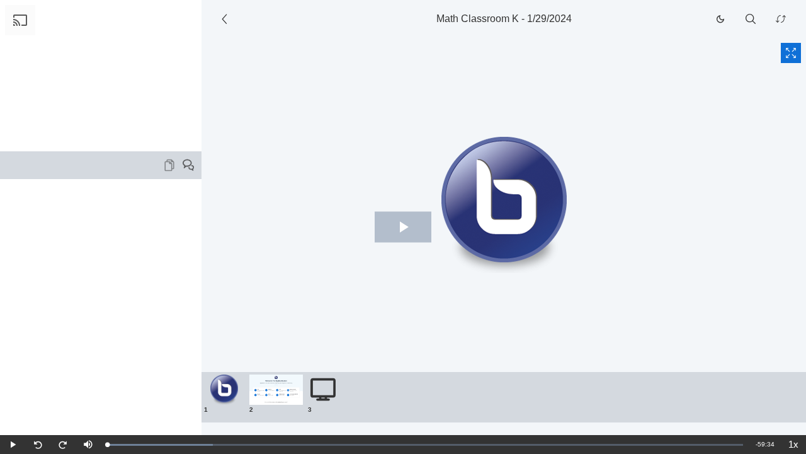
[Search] (751, 19)
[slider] (425, 445)
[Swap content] (781, 19)
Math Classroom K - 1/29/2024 (504, 18)
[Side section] (227, 19)
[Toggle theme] (720, 19)
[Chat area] (101, 307)
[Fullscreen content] (791, 53)
